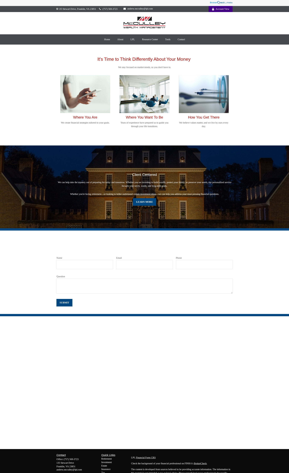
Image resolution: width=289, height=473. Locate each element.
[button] (107, 39)
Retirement (106, 458)
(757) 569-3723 (110, 9)
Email (119, 258)
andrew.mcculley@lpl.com (140, 8)
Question (60, 276)
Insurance (105, 469)
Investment (106, 462)
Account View (222, 9)
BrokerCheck (200, 463)
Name (59, 258)
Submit (64, 302)
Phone (179, 258)
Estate (104, 465)
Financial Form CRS (146, 457)
